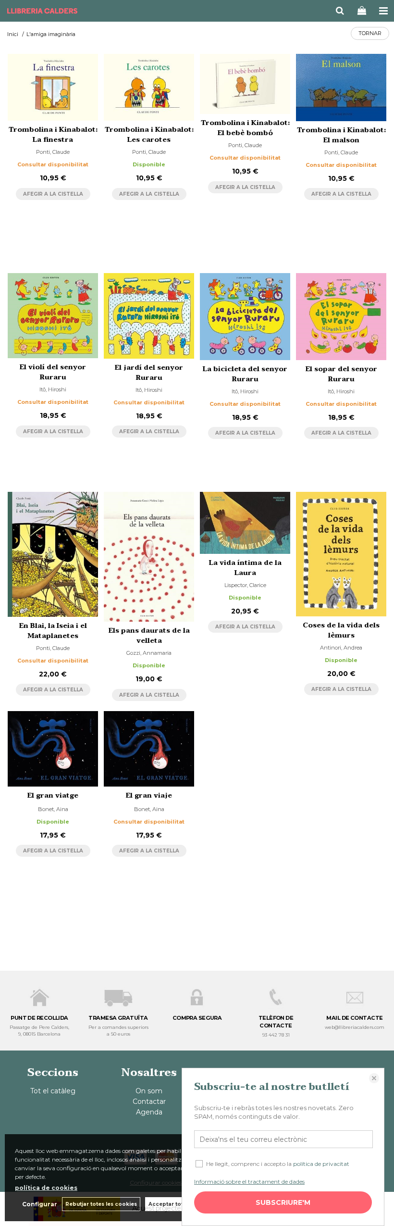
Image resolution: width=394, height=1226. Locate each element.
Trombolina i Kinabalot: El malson (341, 135)
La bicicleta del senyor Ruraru (245, 374)
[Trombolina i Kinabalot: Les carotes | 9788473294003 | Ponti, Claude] (149, 87)
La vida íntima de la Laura (245, 567)
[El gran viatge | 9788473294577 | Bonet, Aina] (53, 749)
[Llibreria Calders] (42, 12)
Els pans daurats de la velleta (149, 635)
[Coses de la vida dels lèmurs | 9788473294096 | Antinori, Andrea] (341, 554)
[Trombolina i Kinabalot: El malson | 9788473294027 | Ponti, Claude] (341, 87)
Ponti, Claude (53, 152)
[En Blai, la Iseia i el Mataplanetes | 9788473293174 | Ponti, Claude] (53, 554)
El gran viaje (149, 795)
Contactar (149, 1101)
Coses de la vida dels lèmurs (341, 630)
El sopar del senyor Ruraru (341, 374)
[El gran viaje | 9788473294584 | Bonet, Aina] (149, 749)
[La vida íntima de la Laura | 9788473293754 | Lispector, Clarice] (245, 522)
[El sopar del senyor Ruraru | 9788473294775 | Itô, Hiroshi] (341, 316)
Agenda (149, 1112)
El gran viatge (52, 795)
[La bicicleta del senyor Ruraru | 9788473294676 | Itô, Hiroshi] (245, 316)
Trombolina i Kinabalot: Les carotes (149, 134)
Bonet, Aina (53, 809)
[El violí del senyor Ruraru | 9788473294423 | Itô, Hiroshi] (53, 315)
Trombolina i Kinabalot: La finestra (53, 134)
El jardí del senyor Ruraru (149, 372)
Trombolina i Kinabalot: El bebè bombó (245, 127)
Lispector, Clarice (245, 585)
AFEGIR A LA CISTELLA (53, 194)
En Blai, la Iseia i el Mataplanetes (53, 630)
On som (148, 1091)
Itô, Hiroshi (52, 389)
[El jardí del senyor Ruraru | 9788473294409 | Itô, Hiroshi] (149, 316)
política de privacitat (321, 1163)
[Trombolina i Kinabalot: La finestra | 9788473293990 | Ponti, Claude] (53, 87)
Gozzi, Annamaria (149, 653)
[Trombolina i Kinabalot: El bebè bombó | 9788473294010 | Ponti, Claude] (245, 84)
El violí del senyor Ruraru (53, 372)
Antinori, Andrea (341, 647)
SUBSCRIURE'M (283, 1202)
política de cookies (46, 1187)
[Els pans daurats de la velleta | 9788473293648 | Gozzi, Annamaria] (149, 557)
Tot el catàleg (52, 1091)
